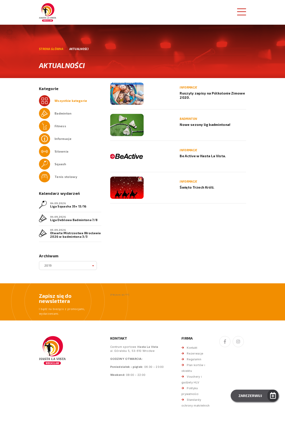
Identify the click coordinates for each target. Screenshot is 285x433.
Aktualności (79, 49)
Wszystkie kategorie (71, 101)
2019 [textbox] (48, 265)
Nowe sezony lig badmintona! (205, 125)
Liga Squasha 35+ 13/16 (68, 206)
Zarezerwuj (250, 395)
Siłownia (61, 151)
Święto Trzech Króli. (197, 187)
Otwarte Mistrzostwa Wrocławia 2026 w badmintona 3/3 (75, 234)
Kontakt (192, 347)
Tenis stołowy (66, 177)
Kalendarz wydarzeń (59, 193)
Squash (60, 164)
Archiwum (48, 256)
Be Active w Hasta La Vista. (203, 156)
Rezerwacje (195, 353)
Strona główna (51, 49)
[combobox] (68, 265)
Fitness (60, 126)
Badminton (63, 113)
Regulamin (194, 359)
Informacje (63, 139)
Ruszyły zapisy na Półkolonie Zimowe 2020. (212, 95)
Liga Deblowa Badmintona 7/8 (74, 220)
